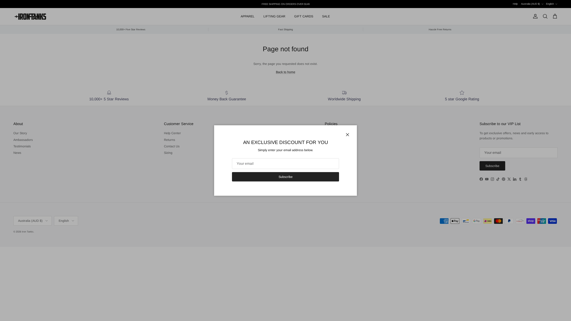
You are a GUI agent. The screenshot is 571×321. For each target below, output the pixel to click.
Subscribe (286, 177)
